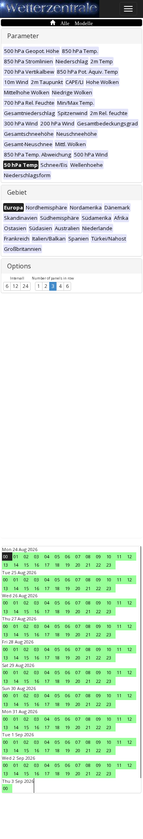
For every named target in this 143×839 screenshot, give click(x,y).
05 (57, 556)
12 (15, 286)
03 (36, 556)
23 (108, 565)
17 (46, 565)
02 (26, 556)
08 (88, 556)
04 (46, 556)
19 (67, 565)
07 (77, 556)
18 (57, 565)
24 (25, 286)
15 (26, 565)
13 (5, 565)
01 (16, 556)
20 (77, 565)
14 (16, 565)
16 (36, 565)
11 (119, 556)
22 (98, 565)
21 (88, 565)
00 (5, 556)
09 (98, 556)
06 (67, 556)
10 (108, 556)
